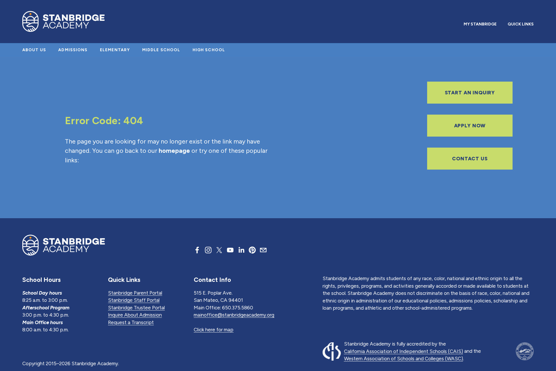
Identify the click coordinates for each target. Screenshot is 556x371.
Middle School (161, 49)
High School (209, 49)
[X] (219, 250)
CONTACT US (470, 158)
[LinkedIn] (241, 250)
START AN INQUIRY (470, 92)
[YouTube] (230, 250)
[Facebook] (197, 250)
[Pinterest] (252, 250)
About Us (34, 49)
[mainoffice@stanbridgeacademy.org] (263, 250)
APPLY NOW (470, 125)
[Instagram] (208, 250)
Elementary (115, 49)
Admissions (72, 49)
